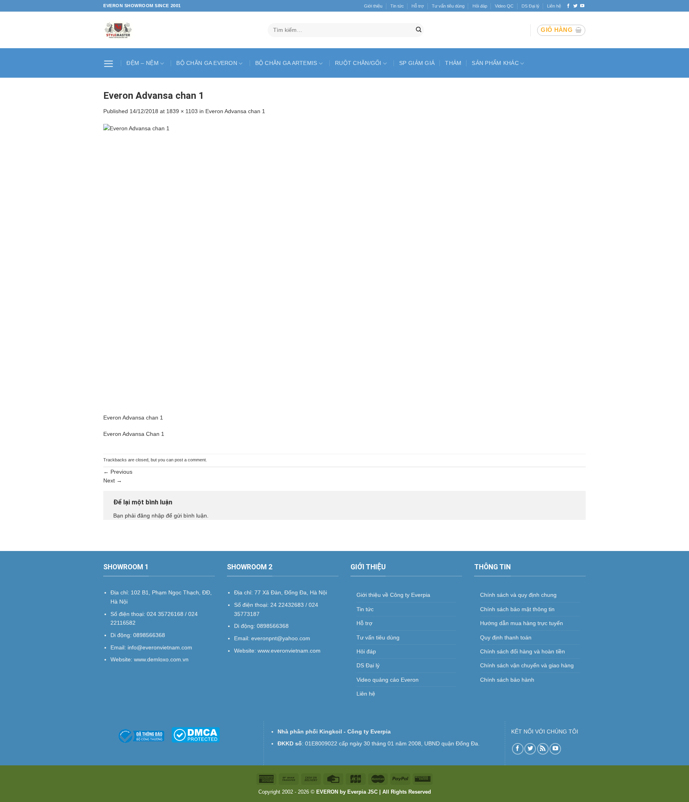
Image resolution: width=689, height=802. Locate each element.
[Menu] (109, 63)
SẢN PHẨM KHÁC (495, 63)
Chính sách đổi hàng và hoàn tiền (522, 651)
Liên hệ (554, 6)
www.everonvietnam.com (289, 650)
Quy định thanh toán (506, 637)
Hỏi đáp (479, 6)
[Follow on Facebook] (568, 6)
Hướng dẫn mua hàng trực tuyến (521, 623)
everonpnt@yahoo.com (280, 638)
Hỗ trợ (417, 6)
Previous (117, 472)
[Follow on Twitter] (575, 6)
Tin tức (397, 6)
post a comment (190, 459)
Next (112, 480)
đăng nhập (150, 515)
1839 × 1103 (182, 111)
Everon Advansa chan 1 (235, 111)
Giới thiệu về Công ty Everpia (393, 595)
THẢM (453, 63)
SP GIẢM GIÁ (417, 63)
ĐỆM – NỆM (142, 63)
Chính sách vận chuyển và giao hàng (527, 665)
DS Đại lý (530, 6)
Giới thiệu (373, 6)
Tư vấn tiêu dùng (448, 6)
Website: (246, 650)
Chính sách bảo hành (507, 680)
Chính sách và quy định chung (518, 595)
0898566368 (273, 626)
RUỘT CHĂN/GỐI (358, 63)
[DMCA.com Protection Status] (195, 734)
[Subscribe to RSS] (543, 749)
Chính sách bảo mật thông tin (517, 609)
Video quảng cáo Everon (387, 680)
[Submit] (418, 30)
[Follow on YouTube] (582, 6)
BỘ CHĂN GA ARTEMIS (286, 63)
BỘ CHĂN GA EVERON (206, 63)
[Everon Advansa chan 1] (344, 268)
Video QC (504, 6)
